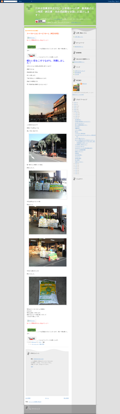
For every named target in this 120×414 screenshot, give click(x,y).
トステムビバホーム (79, 146)
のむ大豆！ (77, 126)
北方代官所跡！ (78, 154)
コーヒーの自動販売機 (80, 149)
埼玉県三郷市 (78, 158)
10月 (76, 116)
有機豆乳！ (77, 128)
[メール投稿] (43, 342)
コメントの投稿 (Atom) (35, 401)
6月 (76, 166)
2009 (75, 111)
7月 (76, 165)
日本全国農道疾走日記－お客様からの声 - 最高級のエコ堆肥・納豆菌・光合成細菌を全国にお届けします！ (64, 11)
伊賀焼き (77, 153)
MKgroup (37, 19)
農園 (41, 344)
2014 (75, 102)
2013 (75, 104)
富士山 (76, 131)
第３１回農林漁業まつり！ (81, 124)
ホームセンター (35, 344)
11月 (76, 114)
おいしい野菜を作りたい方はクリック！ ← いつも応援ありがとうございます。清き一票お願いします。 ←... (85, 141)
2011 (75, 107)
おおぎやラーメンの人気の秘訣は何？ (84, 148)
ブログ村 (77, 74)
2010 (75, 109)
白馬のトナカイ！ (79, 161)
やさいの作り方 (58, 19)
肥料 (43, 344)
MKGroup (84, 83)
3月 (76, 172)
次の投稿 (28, 398)
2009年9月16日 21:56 (38, 358)
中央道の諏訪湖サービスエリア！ (82, 121)
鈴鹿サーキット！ (79, 151)
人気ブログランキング (80, 70)
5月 (76, 168)
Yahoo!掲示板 (78, 72)
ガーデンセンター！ (79, 123)
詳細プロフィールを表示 (78, 94)
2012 (75, 106)
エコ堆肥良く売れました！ (81, 144)
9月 (76, 118)
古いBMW (77, 160)
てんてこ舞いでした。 (80, 138)
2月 (76, 173)
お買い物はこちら (76, 22)
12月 (76, 112)
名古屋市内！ (78, 119)
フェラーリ (77, 156)
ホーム (47, 398)
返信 (32, 366)
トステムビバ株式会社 (80, 133)
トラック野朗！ (78, 130)
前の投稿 (66, 398)
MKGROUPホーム (79, 46)
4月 (76, 170)
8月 (76, 163)
